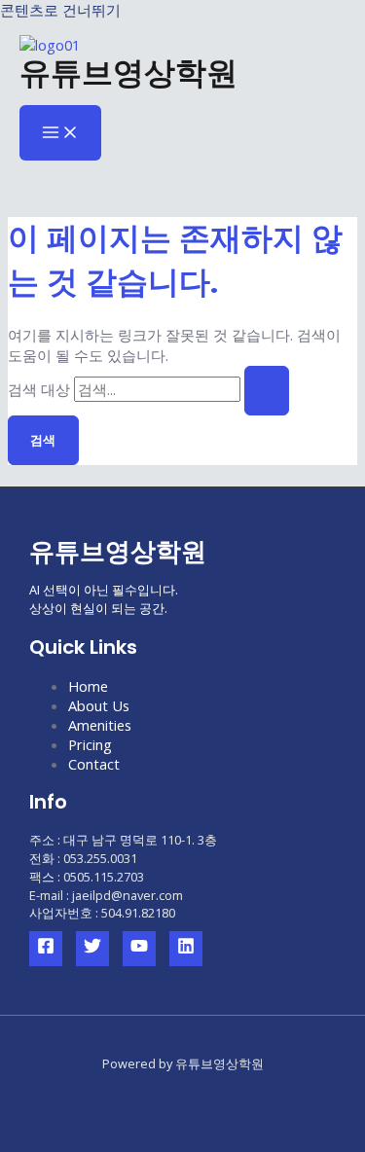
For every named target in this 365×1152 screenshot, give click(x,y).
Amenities (99, 725)
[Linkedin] (185, 948)
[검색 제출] (266, 390)
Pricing (90, 744)
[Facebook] (45, 948)
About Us (98, 705)
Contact (94, 764)
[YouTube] (139, 948)
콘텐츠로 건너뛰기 (60, 9)
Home (88, 686)
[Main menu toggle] (60, 133)
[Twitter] (92, 948)
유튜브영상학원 (128, 72)
